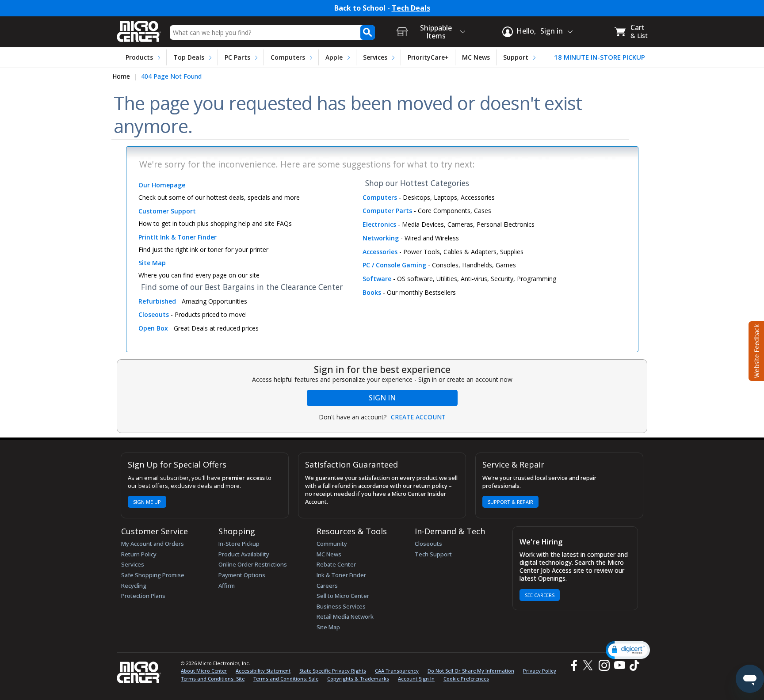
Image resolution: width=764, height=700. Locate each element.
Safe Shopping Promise (152, 575)
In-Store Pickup (239, 544)
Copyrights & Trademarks (358, 678)
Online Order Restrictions (252, 564)
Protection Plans (143, 596)
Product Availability (243, 554)
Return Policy (139, 554)
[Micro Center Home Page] (139, 28)
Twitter (589, 665)
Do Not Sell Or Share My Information (471, 670)
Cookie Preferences (466, 678)
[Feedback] (755, 350)
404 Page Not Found (171, 76)
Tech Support (433, 554)
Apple (334, 57)
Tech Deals (411, 8)
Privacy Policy (539, 670)
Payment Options (241, 575)
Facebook (573, 665)
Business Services (341, 606)
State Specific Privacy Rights (332, 670)
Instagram (604, 665)
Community (332, 544)
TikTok (633, 665)
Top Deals (188, 57)
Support (515, 57)
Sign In (382, 398)
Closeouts (428, 544)
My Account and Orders (152, 544)
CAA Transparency (397, 670)
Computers (288, 57)
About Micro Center (204, 670)
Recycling (133, 586)
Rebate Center (336, 564)
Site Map (328, 627)
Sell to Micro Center (343, 596)
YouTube (619, 665)
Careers (327, 586)
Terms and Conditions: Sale (285, 678)
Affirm (226, 586)
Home (121, 76)
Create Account (418, 417)
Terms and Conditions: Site (212, 678)
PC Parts (237, 57)
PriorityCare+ (428, 57)
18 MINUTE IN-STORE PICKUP (599, 57)
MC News (476, 57)
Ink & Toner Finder (341, 575)
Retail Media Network (345, 616)
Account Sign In (416, 678)
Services (375, 57)
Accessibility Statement (263, 670)
